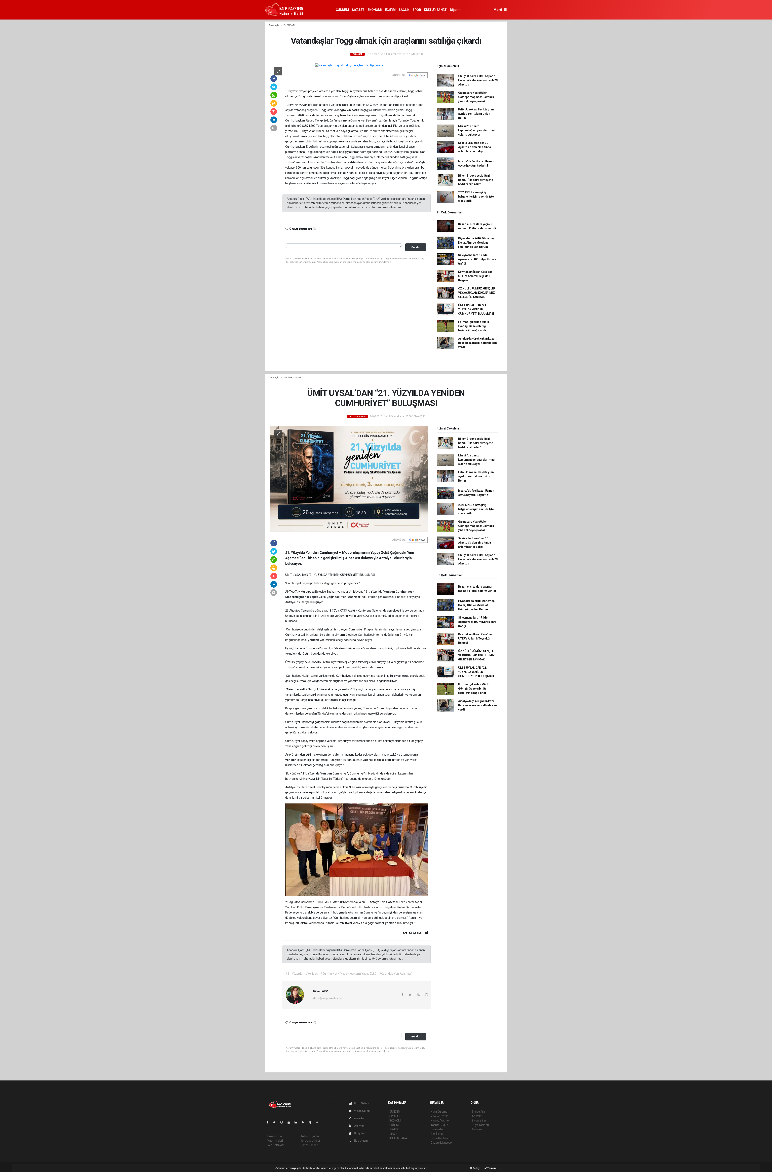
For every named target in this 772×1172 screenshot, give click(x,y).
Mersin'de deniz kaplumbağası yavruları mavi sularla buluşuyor (476, 130)
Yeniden (389, 591)
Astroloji (477, 1129)
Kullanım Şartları (310, 1136)
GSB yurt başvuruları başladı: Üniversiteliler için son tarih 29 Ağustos (478, 80)
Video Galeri (361, 1110)
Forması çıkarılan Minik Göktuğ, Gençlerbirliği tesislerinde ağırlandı (473, 326)
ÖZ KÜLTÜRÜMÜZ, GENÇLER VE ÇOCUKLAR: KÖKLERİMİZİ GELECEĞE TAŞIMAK (477, 293)
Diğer (454, 10)
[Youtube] (290, 1122)
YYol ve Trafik (439, 1116)
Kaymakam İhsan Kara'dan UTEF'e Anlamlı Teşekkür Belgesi (475, 276)
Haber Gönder (309, 1145)
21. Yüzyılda (374, 591)
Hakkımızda (274, 1136)
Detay (476, 1168)
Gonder (415, 247)
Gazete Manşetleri (442, 1142)
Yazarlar (358, 1118)
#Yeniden (311, 973)
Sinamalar (437, 1129)
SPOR (417, 10)
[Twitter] (276, 1122)
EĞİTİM (390, 10)
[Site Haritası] (312, 1122)
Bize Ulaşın (360, 1140)
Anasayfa (274, 25)
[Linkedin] (297, 1122)
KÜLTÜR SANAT (435, 10)
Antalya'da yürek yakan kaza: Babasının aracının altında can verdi (477, 343)
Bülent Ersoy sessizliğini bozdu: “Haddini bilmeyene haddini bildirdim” (475, 180)
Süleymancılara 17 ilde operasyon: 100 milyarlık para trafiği (477, 259)
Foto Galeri (361, 1103)
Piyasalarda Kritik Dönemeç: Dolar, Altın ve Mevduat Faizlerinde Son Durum (476, 242)
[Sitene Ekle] (318, 1122)
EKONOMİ (375, 10)
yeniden (314, 640)
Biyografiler (479, 1120)
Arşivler (359, 1125)
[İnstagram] (283, 1122)
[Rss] (304, 1122)
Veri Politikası (275, 1145)
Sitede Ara (478, 1111)
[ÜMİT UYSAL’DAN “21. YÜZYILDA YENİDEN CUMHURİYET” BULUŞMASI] (349, 478)
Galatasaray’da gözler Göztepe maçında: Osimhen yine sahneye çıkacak (476, 97)
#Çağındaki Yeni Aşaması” (395, 973)
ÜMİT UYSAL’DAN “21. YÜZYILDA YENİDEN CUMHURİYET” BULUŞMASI (476, 309)
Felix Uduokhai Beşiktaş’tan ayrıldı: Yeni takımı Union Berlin (476, 113)
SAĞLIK (404, 10)
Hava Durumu (439, 1111)
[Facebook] (269, 1122)
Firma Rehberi (439, 1138)
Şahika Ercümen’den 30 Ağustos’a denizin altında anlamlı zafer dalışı (474, 147)
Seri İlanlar (437, 1133)
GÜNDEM (342, 10)
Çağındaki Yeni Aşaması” (344, 597)
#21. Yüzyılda (294, 973)
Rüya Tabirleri (480, 1125)
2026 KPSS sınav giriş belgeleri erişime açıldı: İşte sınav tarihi (476, 196)
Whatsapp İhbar (310, 1140)
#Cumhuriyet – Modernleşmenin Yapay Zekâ (348, 973)
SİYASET (358, 10)
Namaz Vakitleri (440, 1120)
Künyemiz (360, 1133)
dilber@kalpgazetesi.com (329, 998)
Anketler (477, 1116)
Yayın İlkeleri (275, 1140)
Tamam (492, 1168)
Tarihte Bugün (439, 1125)
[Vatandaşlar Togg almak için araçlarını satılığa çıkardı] (349, 65)
